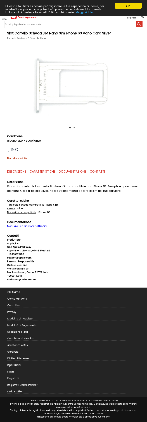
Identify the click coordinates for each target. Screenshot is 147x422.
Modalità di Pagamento (22, 325)
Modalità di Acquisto (20, 318)
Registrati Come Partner (22, 385)
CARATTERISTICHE (42, 171)
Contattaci (14, 305)
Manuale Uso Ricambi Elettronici (27, 226)
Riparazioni (14, 365)
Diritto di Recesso (18, 358)
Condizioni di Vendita (20, 338)
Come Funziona (17, 298)
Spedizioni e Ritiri (17, 332)
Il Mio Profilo (14, 391)
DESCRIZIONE (16, 171)
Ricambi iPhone (38, 38)
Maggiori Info (84, 12)
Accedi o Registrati (131, 16)
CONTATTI (97, 171)
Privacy (11, 312)
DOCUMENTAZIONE (72, 171)
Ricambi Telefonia (17, 38)
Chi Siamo (13, 292)
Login (10, 371)
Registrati (13, 378)
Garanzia (12, 352)
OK (128, 5)
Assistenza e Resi (17, 345)
